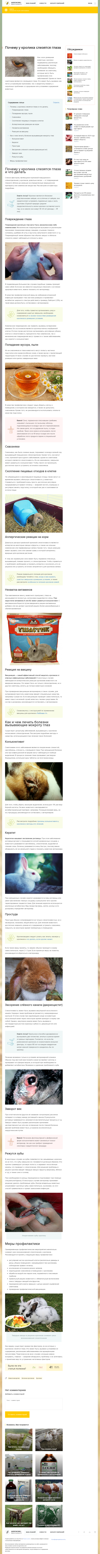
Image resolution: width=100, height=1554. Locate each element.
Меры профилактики (18, 161)
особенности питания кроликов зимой (43, 582)
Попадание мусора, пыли (22, 113)
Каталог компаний (57, 3)
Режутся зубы (17, 157)
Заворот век (17, 153)
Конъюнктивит (18, 139)
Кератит (15, 142)
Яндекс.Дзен (26, 1539)
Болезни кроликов (28, 1378)
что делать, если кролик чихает (39, 939)
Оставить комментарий (17, 1414)
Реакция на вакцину (20, 131)
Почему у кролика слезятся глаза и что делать (29, 107)
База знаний (31, 3)
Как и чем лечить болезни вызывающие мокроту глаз (32, 136)
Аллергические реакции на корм (25, 124)
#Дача (19, 9)
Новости (42, 3)
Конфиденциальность (58, 1539)
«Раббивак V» (41, 713)
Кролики (39, 1378)
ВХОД (90, 3)
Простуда (16, 146)
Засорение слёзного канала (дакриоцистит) (29, 149)
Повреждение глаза (20, 110)
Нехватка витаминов (20, 128)
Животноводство (14, 1378)
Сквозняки (16, 117)
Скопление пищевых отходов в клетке (28, 121)
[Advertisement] (50, 28)
